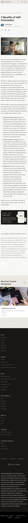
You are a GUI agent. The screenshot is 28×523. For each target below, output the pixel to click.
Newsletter (3, 401)
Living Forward (4, 386)
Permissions (20, 515)
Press (2, 423)
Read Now (4, 315)
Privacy (18, 517)
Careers (3, 420)
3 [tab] (15, 321)
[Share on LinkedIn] (8, 30)
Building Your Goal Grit (8, 308)
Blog (2, 398)
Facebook (3, 458)
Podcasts (3, 403)
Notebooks (3, 345)
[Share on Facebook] (2, 30)
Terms (9, 517)
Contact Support (5, 448)
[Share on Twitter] (5, 30)
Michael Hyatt (8, 24)
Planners (3, 340)
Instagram (12, 458)
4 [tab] (17, 321)
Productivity (18, 13)
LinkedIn (20, 458)
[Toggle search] (22, 1)
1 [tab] (10, 321)
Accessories (3, 350)
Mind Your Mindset (5, 376)
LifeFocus (3, 359)
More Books (3, 389)
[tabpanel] (14, 302)
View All (25, 282)
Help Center (4, 446)
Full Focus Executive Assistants (8, 367)
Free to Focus (4, 362)
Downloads (3, 406)
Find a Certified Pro (5, 434)
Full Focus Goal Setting (6, 364)
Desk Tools (3, 348)
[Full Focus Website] (14, 464)
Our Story (3, 418)
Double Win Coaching (6, 432)
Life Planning (4, 337)
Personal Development (7, 13)
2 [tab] (13, 321)
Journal (2, 342)
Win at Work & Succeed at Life (8, 379)
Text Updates (4, 409)
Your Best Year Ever (5, 384)
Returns (2, 443)
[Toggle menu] (25, 1)
